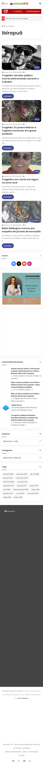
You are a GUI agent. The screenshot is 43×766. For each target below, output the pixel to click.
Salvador (8, 493)
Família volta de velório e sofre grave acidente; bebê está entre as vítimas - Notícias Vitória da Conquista (25, 371)
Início (5, 26)
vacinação (32, 493)
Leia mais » (8, 96)
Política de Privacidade (13, 752)
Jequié (33, 486)
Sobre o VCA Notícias (30, 752)
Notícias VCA (8, 72)
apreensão (22, 474)
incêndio (21, 486)
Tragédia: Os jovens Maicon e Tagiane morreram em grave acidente (19, 130)
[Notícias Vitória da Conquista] (19, 3)
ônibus (18, 497)
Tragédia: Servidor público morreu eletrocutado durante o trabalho (20, 78)
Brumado (8, 478)
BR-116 (35, 474)
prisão (35, 489)
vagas (7, 497)
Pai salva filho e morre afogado (17, 18)
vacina (20, 493)
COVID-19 (8, 482)
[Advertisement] (21, 333)
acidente (8, 474)
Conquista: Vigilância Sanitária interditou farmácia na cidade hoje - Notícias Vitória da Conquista (25, 417)
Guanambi (22, 482)
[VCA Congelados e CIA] (21, 11)
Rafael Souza (17, 405)
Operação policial (20, 489)
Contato (21, 755)
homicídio (8, 486)
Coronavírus (22, 478)
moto (6, 489)
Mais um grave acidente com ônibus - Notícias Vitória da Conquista (25, 395)
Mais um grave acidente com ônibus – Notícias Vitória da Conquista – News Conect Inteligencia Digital (25, 384)
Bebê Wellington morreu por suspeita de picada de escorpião (21, 230)
